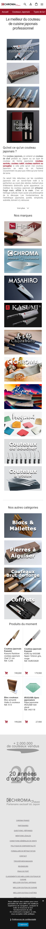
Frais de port (23, 871)
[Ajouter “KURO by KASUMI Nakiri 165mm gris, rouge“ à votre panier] (26, 673)
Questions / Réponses (23, 831)
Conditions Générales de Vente (23, 841)
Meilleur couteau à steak (25, 898)
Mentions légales (23, 836)
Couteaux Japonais (21, 12)
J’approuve (23, 924)
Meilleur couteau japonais (24, 882)
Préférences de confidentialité (24, 919)
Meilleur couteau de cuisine (25, 888)
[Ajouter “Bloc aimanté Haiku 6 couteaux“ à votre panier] (6, 722)
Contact (23, 856)
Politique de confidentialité (23, 846)
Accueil (5, 12)
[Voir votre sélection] (36, 4)
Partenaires (23, 826)
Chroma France (22, 820)
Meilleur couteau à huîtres (25, 893)
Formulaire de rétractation (23, 851)
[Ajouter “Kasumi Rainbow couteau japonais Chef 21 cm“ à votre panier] (6, 673)
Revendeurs (23, 866)
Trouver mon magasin (23, 861)
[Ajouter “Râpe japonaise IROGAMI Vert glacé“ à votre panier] (26, 722)
